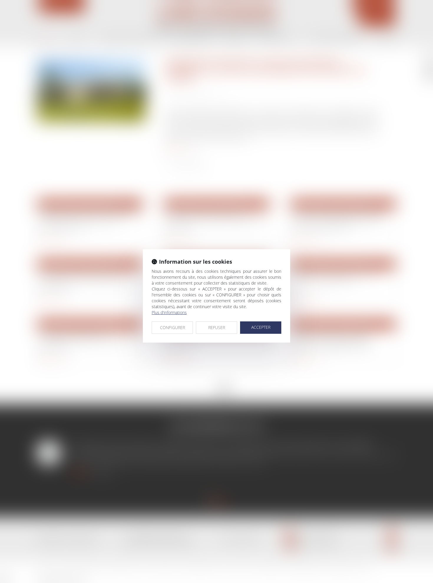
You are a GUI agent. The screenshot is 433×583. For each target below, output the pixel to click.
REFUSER (216, 327)
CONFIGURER (172, 327)
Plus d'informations (169, 312)
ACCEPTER (260, 327)
